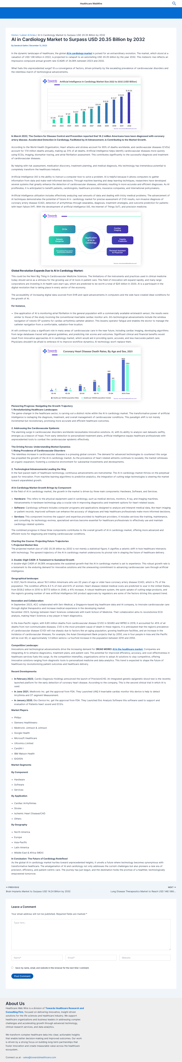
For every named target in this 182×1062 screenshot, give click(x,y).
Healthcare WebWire (91, 3)
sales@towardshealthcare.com (39, 1057)
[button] (174, 4)
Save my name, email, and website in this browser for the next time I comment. (52, 968)
